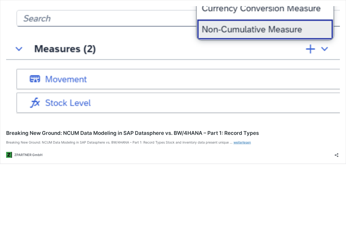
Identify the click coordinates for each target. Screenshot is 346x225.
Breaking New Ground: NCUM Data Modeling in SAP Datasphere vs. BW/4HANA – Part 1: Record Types (132, 133)
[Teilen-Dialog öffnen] (336, 153)
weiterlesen (242, 142)
